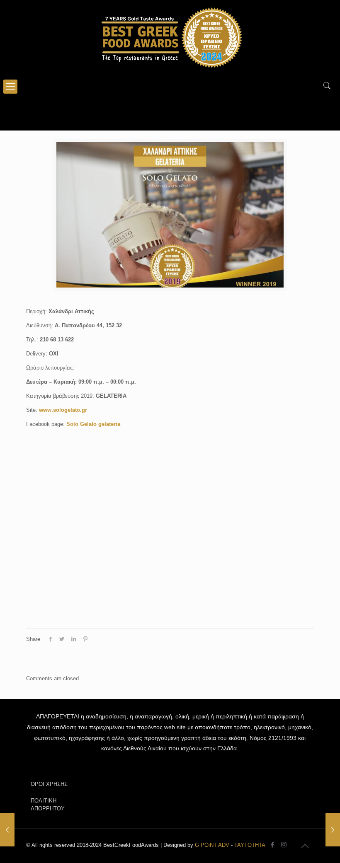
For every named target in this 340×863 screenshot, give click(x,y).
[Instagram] (283, 844)
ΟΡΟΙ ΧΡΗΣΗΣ (49, 784)
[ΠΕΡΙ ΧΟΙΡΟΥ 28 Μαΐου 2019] (332, 829)
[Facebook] (272, 844)
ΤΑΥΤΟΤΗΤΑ (249, 845)
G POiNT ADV (212, 845)
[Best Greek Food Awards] (170, 37)
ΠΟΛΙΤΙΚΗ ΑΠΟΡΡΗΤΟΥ (48, 805)
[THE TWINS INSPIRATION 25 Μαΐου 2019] (7, 829)
